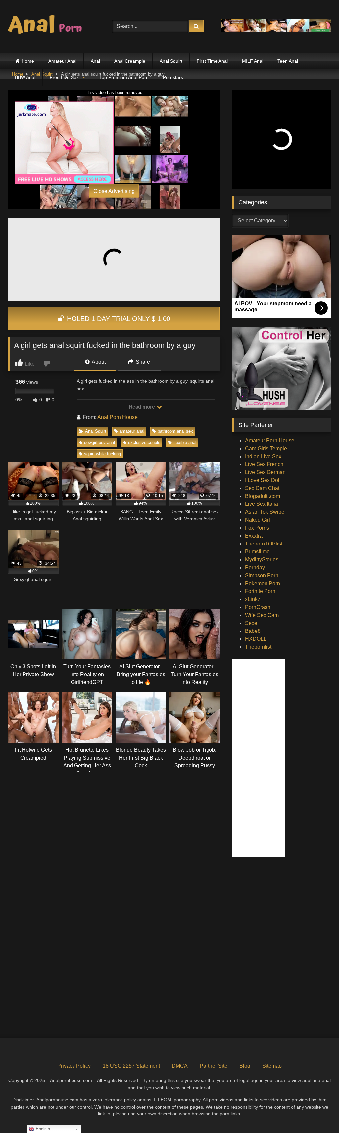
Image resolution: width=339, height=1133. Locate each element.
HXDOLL (255, 639)
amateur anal (132, 431)
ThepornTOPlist (263, 543)
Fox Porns (257, 528)
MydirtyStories (261, 559)
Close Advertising (114, 191)
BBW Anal (25, 77)
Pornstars (173, 77)
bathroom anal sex (175, 431)
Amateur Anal (62, 61)
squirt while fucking (102, 453)
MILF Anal (252, 61)
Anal (95, 61)
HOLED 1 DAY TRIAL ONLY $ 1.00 (117, 318)
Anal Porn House (117, 417)
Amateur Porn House (269, 440)
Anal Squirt (171, 61)
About (98, 362)
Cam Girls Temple (266, 448)
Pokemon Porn (262, 583)
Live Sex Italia (261, 504)
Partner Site (213, 1065)
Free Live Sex (64, 77)
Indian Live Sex (263, 456)
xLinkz (252, 599)
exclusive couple (144, 442)
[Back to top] (318, 1113)
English (42, 1128)
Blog (244, 1065)
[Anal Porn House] (52, 26)
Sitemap (272, 1065)
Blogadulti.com (262, 496)
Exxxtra (254, 536)
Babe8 (253, 631)
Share (142, 362)
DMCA (180, 1065)
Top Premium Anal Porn (124, 77)
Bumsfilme (257, 551)
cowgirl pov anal (99, 442)
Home (28, 61)
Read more (142, 407)
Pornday (255, 567)
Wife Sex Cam (262, 615)
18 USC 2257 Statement (131, 1065)
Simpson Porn (261, 575)
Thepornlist (258, 647)
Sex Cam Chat (262, 488)
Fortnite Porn (260, 591)
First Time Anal (212, 61)
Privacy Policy (74, 1065)
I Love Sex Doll (263, 480)
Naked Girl (257, 520)
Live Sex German (265, 472)
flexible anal (184, 442)
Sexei (252, 623)
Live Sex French (264, 464)
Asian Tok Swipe (264, 512)
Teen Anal (287, 61)
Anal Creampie (129, 61)
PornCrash (257, 607)
